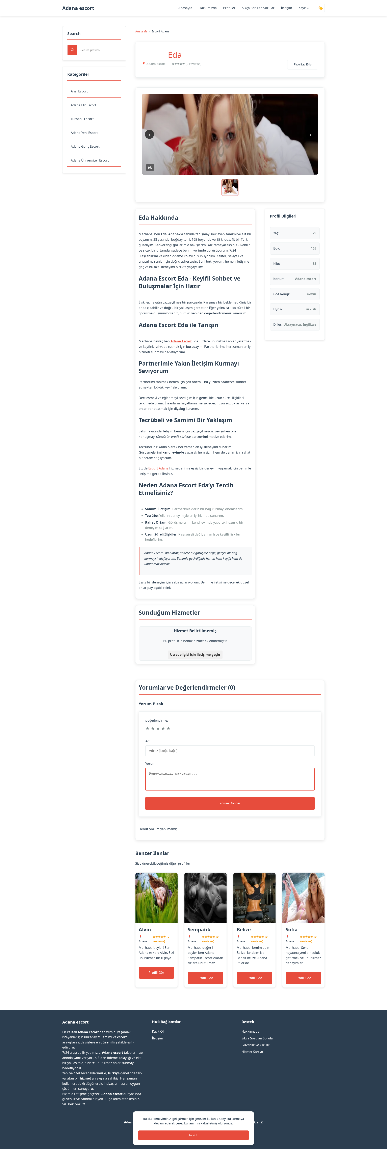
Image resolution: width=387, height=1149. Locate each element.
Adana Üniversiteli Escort (90, 160)
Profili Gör (156, 972)
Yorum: (150, 763)
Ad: (147, 741)
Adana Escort (181, 341)
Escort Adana (158, 468)
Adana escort (78, 8)
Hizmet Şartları (252, 1052)
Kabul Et (193, 1135)
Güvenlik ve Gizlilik (255, 1045)
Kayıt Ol (304, 8)
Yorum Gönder (230, 803)
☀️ (320, 8)
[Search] (72, 50)
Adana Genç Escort (85, 146)
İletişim (286, 8)
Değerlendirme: (156, 720)
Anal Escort (79, 91)
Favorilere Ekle (302, 64)
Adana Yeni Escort (84, 133)
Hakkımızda (208, 8)
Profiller (229, 8)
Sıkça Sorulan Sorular (258, 8)
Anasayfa (185, 8)
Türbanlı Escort (82, 119)
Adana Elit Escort (83, 105)
